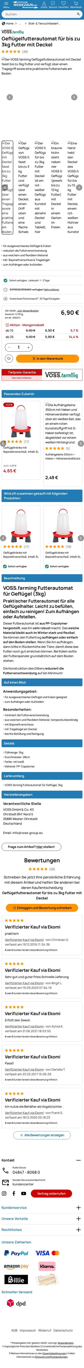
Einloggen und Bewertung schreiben (44, 908)
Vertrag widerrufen (51, 1193)
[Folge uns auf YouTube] (23, 1193)
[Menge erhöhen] (28, 347)
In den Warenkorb (50, 358)
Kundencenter (23, 1184)
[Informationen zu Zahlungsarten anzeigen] (42, 1266)
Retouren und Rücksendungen (51, 1356)
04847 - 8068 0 (26, 1172)
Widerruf (44, 1330)
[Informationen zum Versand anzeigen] (16, 1303)
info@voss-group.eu (23, 833)
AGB (14, 1330)
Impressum (28, 1330)
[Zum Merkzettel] (9, 359)
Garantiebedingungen (54, 1353)
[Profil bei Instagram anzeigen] (4, 1193)
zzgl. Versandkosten (28, 310)
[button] (42, 66)
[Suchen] (78, 14)
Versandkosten (66, 1343)
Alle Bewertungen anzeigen (44, 1135)
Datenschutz (63, 1330)
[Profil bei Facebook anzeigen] (13, 1193)
